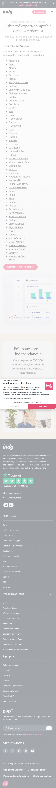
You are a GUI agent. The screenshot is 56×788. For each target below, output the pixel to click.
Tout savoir (14, 407)
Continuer (42, 407)
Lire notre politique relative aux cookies (17, 399)
